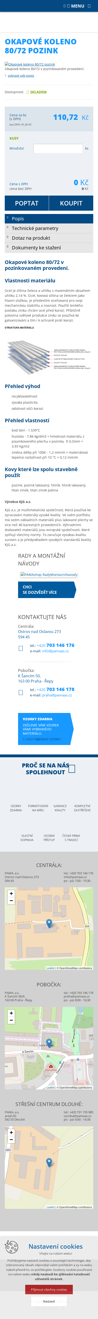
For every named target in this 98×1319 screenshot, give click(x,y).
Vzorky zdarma (16, 808)
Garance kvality (60, 808)
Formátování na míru (38, 808)
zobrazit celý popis (21, 75)
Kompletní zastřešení (82, 808)
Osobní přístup (49, 838)
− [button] (11, 901)
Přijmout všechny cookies (49, 1289)
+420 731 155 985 (81, 1112)
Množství (17, 148)
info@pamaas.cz (55, 651)
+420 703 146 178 (81, 993)
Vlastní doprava (27, 838)
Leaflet (50, 968)
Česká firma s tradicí (71, 838)
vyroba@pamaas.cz (77, 1116)
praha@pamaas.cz (57, 695)
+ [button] (11, 893)
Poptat (27, 203)
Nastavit (49, 1301)
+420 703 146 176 (81, 873)
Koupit (71, 203)
